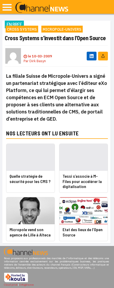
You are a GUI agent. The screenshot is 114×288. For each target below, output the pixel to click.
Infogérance (26, 284)
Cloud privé (10, 284)
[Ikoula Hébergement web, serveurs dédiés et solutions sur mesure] (16, 281)
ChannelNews (41, 7)
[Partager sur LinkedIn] (92, 56)
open (7, 7)
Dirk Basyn (37, 61)
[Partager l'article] (103, 56)
